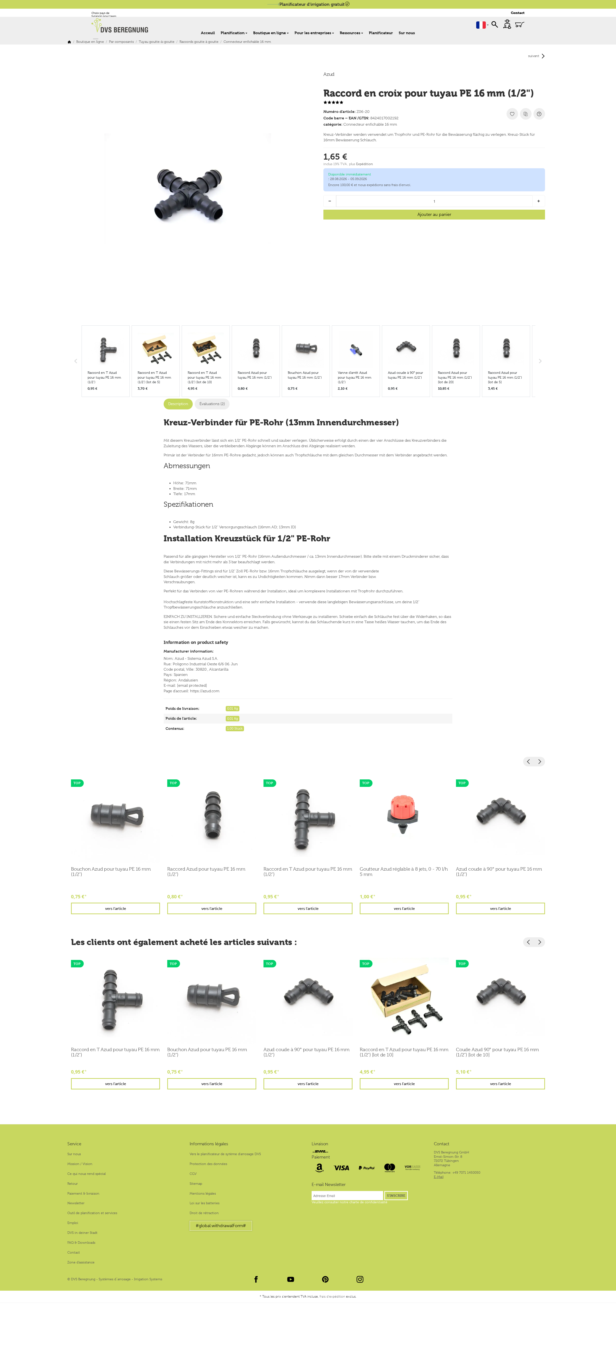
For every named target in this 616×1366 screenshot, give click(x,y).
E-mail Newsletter (329, 1184)
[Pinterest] (325, 1279)
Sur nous (407, 33)
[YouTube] (291, 1279)
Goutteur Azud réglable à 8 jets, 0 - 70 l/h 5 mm (404, 872)
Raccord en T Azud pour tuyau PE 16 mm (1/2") (307, 872)
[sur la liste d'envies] (512, 114)
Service (74, 1144)
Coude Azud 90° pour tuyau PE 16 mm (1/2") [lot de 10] (497, 1052)
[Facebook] (256, 1279)
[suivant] (539, 761)
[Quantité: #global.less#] (329, 201)
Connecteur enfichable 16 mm (370, 124)
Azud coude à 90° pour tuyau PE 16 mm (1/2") (499, 872)
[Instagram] (360, 1279)
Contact (518, 13)
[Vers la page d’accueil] (122, 25)
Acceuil (208, 33)
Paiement (321, 1157)
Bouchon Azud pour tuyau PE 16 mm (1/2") (111, 872)
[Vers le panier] (520, 24)
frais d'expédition (332, 1297)
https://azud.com (204, 691)
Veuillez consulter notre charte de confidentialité (349, 1202)
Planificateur (381, 33)
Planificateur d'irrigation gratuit (312, 4)
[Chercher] (495, 24)
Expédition (364, 164)
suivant (533, 56)
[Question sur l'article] (539, 114)
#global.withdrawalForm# (221, 1225)
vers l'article (115, 908)
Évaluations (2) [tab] (212, 404)
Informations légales (209, 1144)
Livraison (320, 1144)
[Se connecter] (507, 24)
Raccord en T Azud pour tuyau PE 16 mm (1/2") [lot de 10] (404, 1052)
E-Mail (438, 1177)
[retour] (528, 761)
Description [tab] (178, 404)
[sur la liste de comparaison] (526, 114)
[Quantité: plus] (538, 201)
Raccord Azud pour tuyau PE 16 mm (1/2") (206, 872)
